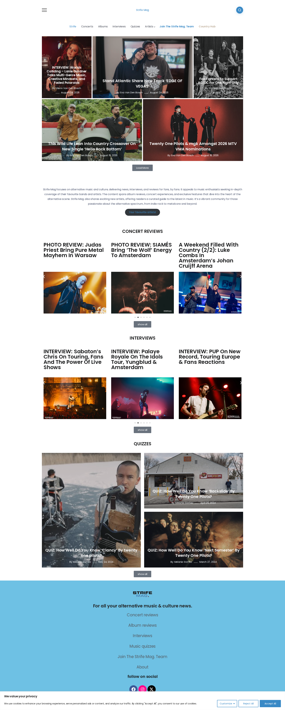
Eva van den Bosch (131, 92)
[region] (142, 700)
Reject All (248, 703)
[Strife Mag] (142, 594)
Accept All (270, 703)
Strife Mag (142, 10)
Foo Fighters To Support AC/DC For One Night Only (218, 81)
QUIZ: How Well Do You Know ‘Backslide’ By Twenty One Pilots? (194, 494)
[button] (44, 277)
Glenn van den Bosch (68, 88)
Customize (226, 703)
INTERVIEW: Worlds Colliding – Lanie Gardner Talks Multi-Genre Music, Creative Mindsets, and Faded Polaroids (67, 75)
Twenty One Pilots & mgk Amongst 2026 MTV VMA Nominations (193, 146)
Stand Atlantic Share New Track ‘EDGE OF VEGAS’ (142, 83)
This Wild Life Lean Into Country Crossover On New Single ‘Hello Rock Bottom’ (92, 146)
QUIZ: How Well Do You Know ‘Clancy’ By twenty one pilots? (91, 553)
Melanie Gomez (82, 562)
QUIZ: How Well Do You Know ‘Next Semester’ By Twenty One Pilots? (193, 553)
